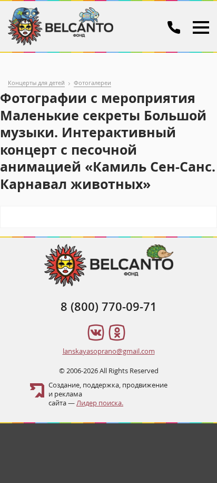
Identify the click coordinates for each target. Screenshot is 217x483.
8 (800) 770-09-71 (109, 307)
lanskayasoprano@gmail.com (109, 351)
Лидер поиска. (99, 403)
